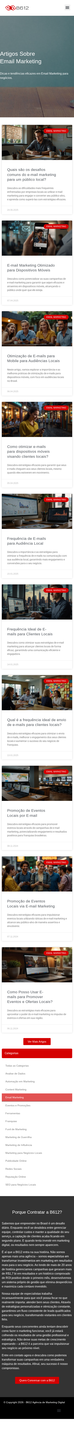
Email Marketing (14, 1097)
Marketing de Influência (18, 1145)
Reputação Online (15, 1176)
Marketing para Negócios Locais (23, 1152)
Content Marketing (15, 1089)
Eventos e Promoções (17, 1105)
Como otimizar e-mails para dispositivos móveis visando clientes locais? (28, 451)
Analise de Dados (15, 1073)
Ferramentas (12, 1113)
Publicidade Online (16, 1160)
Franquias (11, 1121)
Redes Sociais (13, 1168)
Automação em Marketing (20, 1081)
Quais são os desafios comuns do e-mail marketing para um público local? (31, 174)
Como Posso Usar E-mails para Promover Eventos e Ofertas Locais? (30, 997)
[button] (67, 7)
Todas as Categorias (17, 1065)
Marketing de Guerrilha (18, 1137)
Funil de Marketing (16, 1129)
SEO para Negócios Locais (20, 1184)
